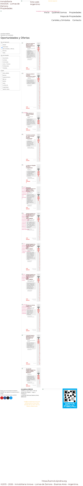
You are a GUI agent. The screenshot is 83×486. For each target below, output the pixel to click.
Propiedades (75, 12)
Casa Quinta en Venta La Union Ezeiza (30, 114)
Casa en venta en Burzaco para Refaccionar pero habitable (30, 45)
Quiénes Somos (59, 12)
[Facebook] (4, 397)
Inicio (46, 12)
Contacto (76, 20)
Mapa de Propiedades (70, 16)
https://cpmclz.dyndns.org (54, 481)
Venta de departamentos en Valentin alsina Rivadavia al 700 (31, 189)
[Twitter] (10, 397)
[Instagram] (7, 397)
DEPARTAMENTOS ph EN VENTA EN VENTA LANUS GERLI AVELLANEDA (30, 277)
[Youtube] (1, 397)
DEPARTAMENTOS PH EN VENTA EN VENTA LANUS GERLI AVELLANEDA (30, 216)
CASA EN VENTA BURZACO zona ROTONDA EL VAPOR (30, 337)
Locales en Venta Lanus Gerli (30, 306)
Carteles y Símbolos (60, 20)
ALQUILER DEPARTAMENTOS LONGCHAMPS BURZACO (30, 370)
